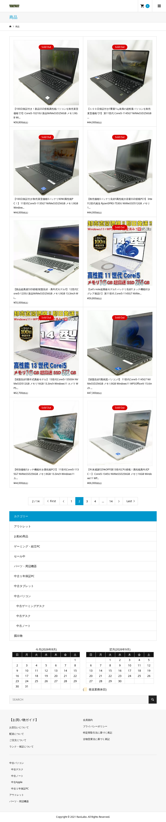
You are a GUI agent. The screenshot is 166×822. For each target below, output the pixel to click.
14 (111, 501)
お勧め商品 (21, 536)
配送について (16, 734)
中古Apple (16, 782)
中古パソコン (22, 596)
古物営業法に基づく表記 (96, 739)
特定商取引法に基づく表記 (97, 732)
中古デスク (23, 616)
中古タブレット (24, 586)
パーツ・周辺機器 (25, 566)
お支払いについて (19, 727)
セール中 (19, 556)
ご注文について (17, 740)
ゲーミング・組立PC (27, 546)
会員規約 (88, 720)
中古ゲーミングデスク (30, 606)
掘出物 (18, 636)
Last (129, 501)
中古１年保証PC (24, 576)
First (53, 501)
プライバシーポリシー (95, 726)
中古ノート (23, 626)
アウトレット (22, 526)
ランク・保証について (21, 746)
